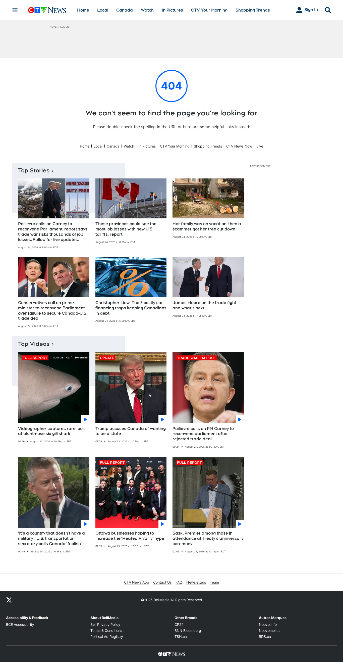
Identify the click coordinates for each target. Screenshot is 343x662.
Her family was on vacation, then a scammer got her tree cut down (207, 226)
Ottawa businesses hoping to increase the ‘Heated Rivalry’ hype (129, 536)
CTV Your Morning (209, 10)
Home (83, 10)
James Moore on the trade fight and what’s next (204, 305)
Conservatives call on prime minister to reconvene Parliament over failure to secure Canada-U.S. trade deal (52, 310)
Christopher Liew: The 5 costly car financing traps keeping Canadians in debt (130, 308)
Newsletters (196, 582)
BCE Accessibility (20, 624)
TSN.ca (181, 636)
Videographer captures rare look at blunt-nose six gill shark (51, 431)
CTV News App (136, 582)
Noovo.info (268, 624)
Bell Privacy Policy (105, 624)
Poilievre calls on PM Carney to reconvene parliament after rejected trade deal (203, 434)
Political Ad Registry (106, 636)
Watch (147, 10)
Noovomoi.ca (269, 630)
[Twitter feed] (9, 600)
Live (259, 146)
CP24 (179, 624)
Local (102, 10)
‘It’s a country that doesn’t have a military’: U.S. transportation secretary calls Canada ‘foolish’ (51, 538)
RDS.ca (265, 636)
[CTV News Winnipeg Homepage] (47, 10)
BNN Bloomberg (188, 630)
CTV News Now (239, 146)
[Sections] (15, 10)
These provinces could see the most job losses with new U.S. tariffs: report (125, 229)
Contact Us (162, 582)
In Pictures (172, 10)
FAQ (179, 582)
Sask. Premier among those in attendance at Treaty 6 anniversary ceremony (208, 538)
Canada (124, 10)
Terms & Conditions (106, 630)
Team (214, 582)
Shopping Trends (253, 10)
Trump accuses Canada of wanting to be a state (130, 431)
